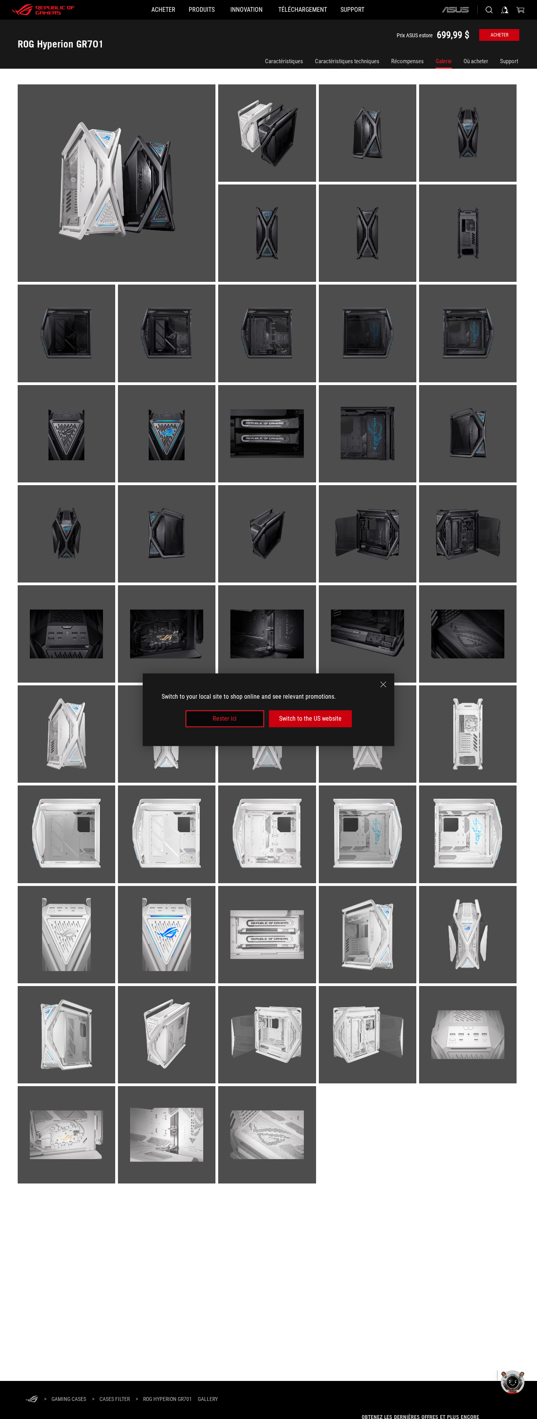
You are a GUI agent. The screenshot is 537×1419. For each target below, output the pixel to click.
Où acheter (475, 61)
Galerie (444, 61)
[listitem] (118, 184)
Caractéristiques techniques (347, 61)
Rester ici (225, 718)
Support (509, 61)
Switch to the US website (310, 718)
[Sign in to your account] (504, 10)
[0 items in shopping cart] (520, 10)
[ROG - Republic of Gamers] (43, 10)
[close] (383, 684)
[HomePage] (32, 1399)
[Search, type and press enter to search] (489, 10)
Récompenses (407, 61)
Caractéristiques (284, 61)
